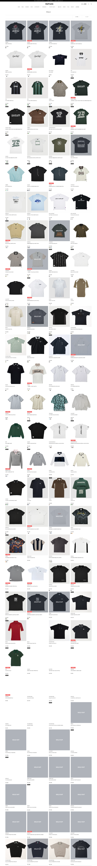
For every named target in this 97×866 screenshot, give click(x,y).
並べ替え (77, 16)
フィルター (87, 16)
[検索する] (88, 4)
